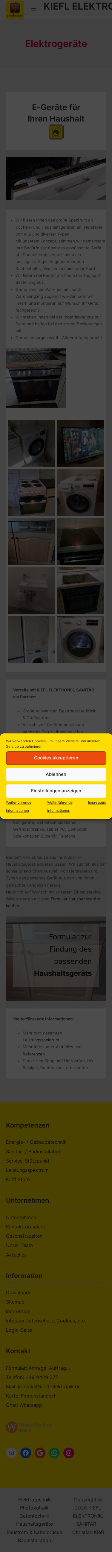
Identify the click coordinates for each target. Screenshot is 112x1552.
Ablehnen (56, 774)
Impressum (97, 802)
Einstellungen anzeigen (56, 791)
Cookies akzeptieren (56, 758)
